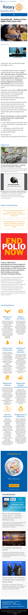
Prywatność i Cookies (9, 603)
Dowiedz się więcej (14, 489)
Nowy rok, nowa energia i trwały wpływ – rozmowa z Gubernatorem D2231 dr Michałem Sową (12, 516)
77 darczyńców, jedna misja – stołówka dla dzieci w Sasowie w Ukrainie (13, 166)
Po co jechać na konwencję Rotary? (12, 549)
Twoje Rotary (16, 604)
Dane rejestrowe (7, 601)
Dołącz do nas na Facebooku (9, 1)
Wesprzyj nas (14, 485)
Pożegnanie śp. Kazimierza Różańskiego (13, 192)
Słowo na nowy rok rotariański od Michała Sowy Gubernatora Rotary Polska (13, 580)
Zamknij (15, 613)
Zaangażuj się (6, 604)
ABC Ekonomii (14, 478)
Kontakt (17, 601)
